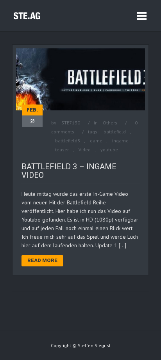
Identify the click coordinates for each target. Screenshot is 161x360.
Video (85, 150)
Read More (42, 260)
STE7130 (70, 123)
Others (110, 123)
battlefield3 (67, 141)
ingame (120, 141)
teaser (62, 150)
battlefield (115, 132)
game (96, 141)
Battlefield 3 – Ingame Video (68, 171)
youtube (109, 150)
